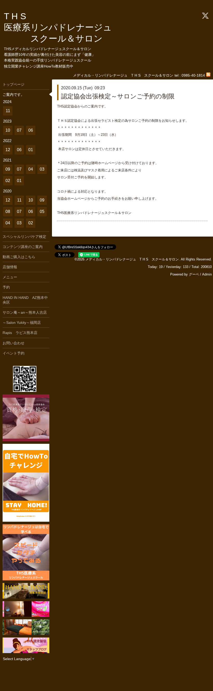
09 (7, 169)
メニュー (10, 277)
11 (8, 111)
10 (7, 130)
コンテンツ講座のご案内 (23, 247)
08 (7, 211)
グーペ (194, 274)
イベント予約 (13, 353)
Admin (207, 274)
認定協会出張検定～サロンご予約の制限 (118, 96)
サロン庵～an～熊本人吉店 (25, 312)
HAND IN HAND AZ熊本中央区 (25, 300)
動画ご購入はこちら (19, 257)
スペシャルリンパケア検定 (24, 236)
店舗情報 (10, 267)
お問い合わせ (13, 343)
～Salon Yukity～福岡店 (22, 322)
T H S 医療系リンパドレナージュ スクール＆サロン (62, 27)
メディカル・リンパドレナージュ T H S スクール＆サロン (132, 259)
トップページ (13, 84)
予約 (6, 287)
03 (42, 169)
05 (42, 211)
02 (7, 180)
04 (30, 169)
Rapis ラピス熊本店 (20, 333)
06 (30, 130)
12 (7, 149)
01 (30, 149)
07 (19, 130)
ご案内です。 (13, 94)
